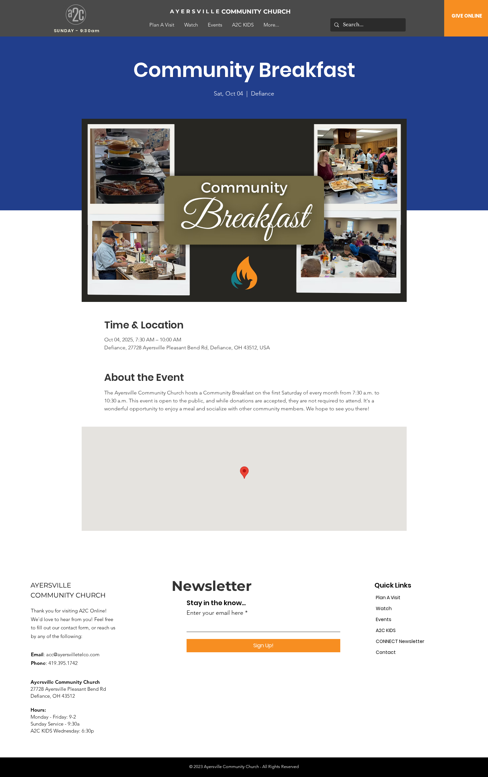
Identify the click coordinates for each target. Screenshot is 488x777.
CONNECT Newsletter (398, 641)
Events (383, 619)
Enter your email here (215, 613)
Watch (384, 608)
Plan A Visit (388, 597)
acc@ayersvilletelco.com (73, 654)
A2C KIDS (386, 630)
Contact (386, 652)
